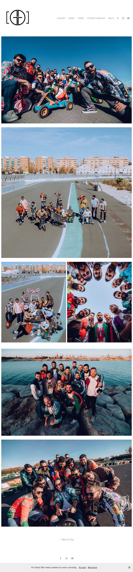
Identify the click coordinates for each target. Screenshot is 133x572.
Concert (61, 18)
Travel (81, 18)
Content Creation (96, 18)
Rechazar (92, 567)
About (111, 18)
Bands (72, 18)
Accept (82, 567)
